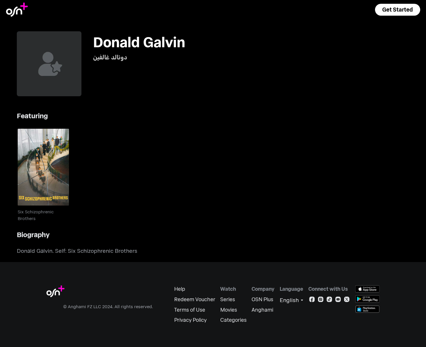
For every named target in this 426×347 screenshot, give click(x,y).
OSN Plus (262, 299)
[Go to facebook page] (312, 300)
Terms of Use (189, 309)
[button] (397, 10)
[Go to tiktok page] (329, 300)
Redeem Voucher (194, 299)
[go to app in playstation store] (367, 309)
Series (227, 299)
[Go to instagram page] (320, 300)
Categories (233, 320)
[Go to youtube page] (338, 300)
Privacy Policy (190, 320)
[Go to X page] (346, 300)
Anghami (262, 309)
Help (179, 289)
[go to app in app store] (367, 289)
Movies (228, 309)
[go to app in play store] (367, 299)
